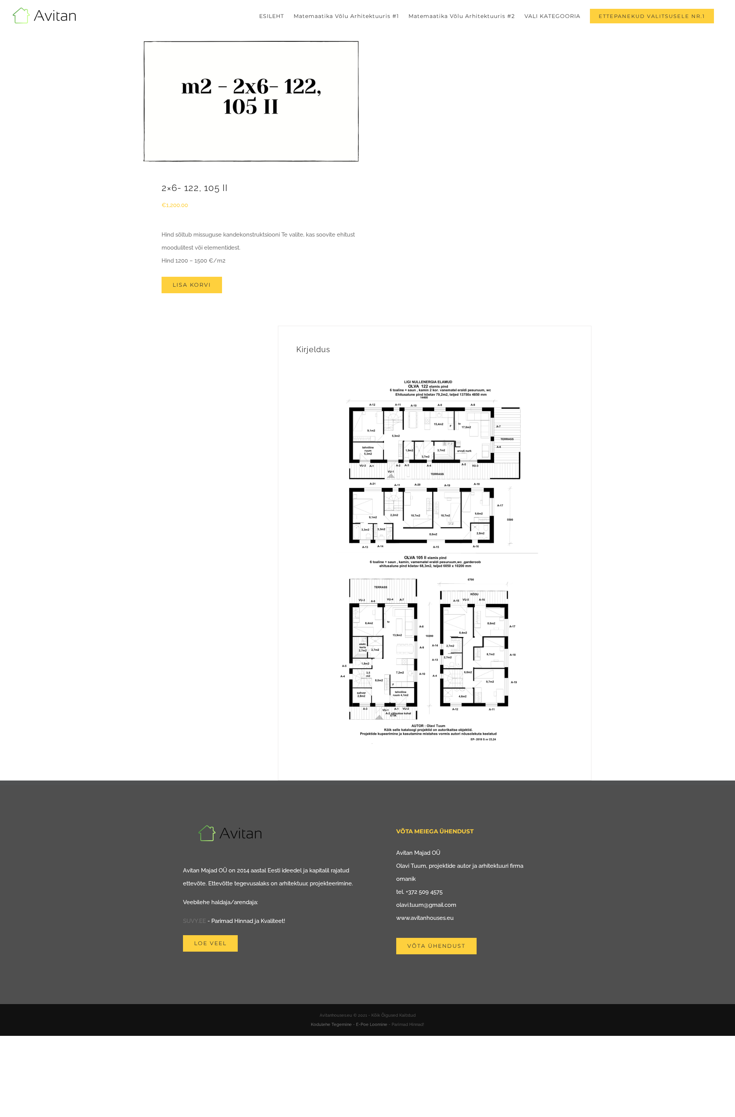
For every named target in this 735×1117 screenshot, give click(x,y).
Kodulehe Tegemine (331, 1024)
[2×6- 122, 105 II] (251, 101)
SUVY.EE (194, 921)
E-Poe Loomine (371, 1024)
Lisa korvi (192, 284)
